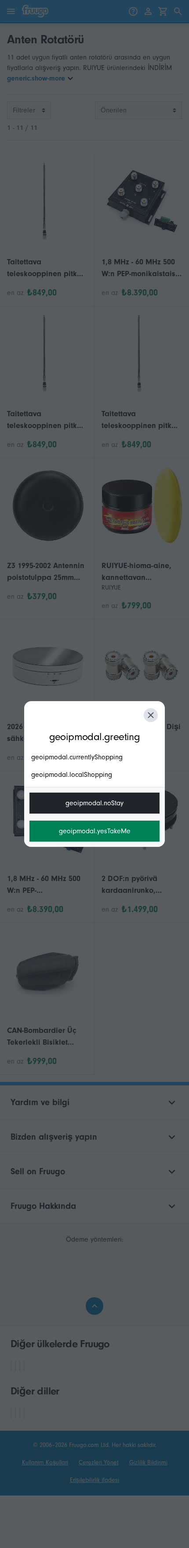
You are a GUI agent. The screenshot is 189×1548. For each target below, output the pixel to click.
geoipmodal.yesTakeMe (95, 831)
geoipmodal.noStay (94, 803)
